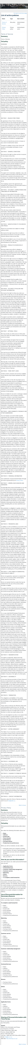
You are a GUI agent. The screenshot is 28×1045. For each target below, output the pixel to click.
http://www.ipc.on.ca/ (11, 1038)
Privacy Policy (19, 480)
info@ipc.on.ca (8, 1037)
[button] (2, 6)
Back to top (22, 805)
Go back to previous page (20, 13)
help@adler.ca (11, 800)
